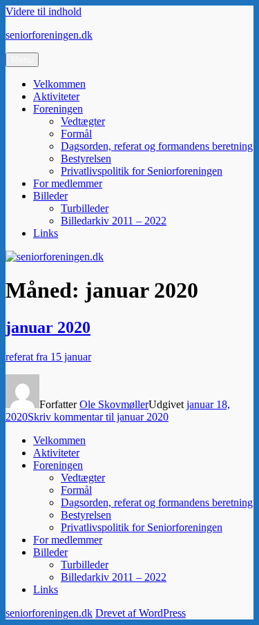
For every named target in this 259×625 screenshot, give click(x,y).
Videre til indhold (43, 11)
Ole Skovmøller (113, 404)
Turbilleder (84, 208)
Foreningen (58, 109)
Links (45, 233)
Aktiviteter (56, 96)
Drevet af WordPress (140, 613)
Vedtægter (83, 121)
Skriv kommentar (98, 417)
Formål (76, 134)
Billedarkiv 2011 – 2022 (113, 221)
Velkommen (59, 84)
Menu (22, 60)
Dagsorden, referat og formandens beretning (157, 146)
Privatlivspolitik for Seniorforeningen (141, 171)
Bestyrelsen (86, 158)
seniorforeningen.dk (49, 35)
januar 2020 (48, 327)
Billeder (50, 196)
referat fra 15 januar (48, 357)
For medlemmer (67, 183)
